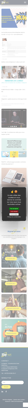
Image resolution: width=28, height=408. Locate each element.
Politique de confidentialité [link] (14, 217)
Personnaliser (14, 214)
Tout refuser (14, 211)
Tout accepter (14, 208)
